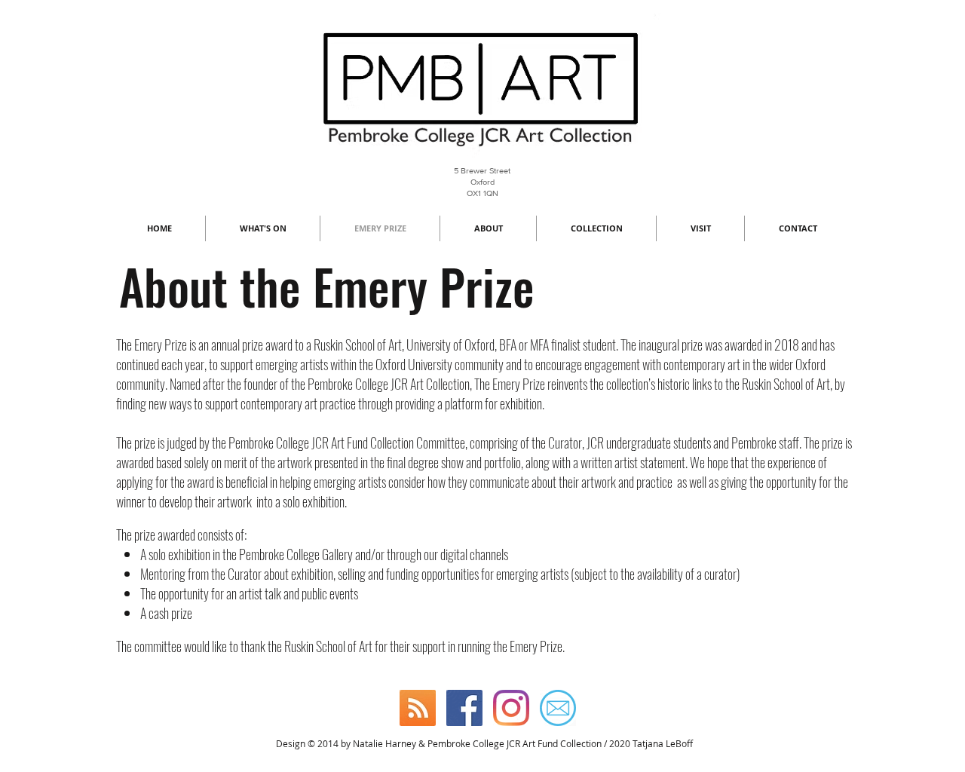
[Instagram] (511, 708)
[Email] (558, 708)
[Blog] (418, 708)
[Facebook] (464, 708)
